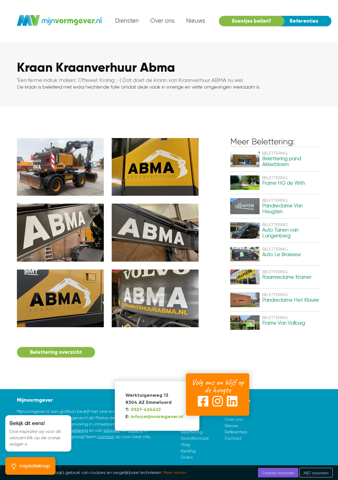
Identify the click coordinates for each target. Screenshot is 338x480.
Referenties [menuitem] (304, 21)
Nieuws (231, 425)
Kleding (188, 450)
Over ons (234, 419)
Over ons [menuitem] (162, 20)
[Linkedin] (232, 402)
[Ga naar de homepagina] (59, 21)
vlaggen (112, 430)
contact (106, 436)
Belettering (192, 431)
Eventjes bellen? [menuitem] (251, 21)
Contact (233, 438)
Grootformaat (195, 438)
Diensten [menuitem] (127, 20)
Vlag (185, 444)
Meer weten (174, 472)
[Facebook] (203, 402)
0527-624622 (146, 409)
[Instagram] (217, 402)
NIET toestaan (316, 473)
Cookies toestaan (278, 473)
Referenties (236, 431)
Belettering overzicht (56, 352)
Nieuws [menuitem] (195, 20)
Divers (187, 457)
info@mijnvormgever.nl (157, 416)
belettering (77, 430)
